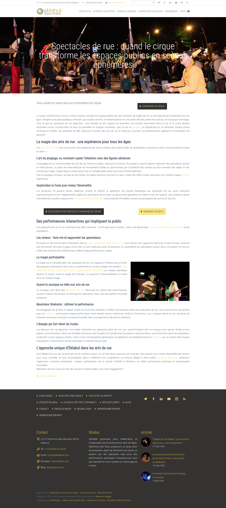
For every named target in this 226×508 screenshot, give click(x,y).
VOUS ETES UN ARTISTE (100, 395)
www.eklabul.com (60, 461)
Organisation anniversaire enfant (63, 492)
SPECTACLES (85, 11)
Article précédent (48, 375)
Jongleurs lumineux (167, 357)
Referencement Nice (96, 500)
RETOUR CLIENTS (110, 402)
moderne (157, 337)
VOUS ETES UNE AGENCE (70, 395)
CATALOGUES (45, 395)
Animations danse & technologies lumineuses (169, 475)
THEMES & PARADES (126, 11)
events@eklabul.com (117, 2)
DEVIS (183, 11)
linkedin (170, 3)
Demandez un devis (153, 211)
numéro (186, 174)
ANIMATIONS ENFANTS (50, 415)
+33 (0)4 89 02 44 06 (55, 448)
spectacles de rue (49, 147)
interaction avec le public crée (88, 198)
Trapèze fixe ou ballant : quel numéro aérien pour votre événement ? (170, 441)
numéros (50, 313)
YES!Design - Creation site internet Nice (67, 500)
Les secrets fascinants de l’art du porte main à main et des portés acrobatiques (168, 458)
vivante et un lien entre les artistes (166, 227)
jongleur (137, 127)
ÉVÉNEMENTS (171, 11)
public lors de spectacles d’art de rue (105, 242)
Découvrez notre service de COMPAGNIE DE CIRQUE (74, 211)
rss (188, 3)
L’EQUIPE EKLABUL (48, 402)
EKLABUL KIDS (84, 408)
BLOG (128, 402)
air (46, 151)
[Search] (153, 3)
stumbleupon (182, 3)
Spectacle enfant (104, 492)
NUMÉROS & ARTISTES (104, 11)
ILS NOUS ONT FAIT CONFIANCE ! (80, 402)
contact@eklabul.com (58, 455)
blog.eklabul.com (55, 467)
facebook (164, 3)
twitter (159, 3)
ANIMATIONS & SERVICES (151, 11)
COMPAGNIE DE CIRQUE (153, 106)
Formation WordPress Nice (119, 500)
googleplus (176, 3)
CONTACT (44, 408)
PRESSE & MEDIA (63, 408)
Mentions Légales (103, 496)
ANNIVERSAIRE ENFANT (108, 408)
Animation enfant (88, 492)
